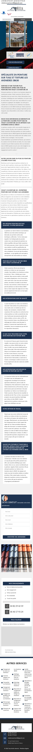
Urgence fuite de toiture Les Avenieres (17, 710)
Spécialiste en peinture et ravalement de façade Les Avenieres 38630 (28, 708)
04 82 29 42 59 (8, 1)
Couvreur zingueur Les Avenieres (6, 677)
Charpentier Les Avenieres (6, 683)
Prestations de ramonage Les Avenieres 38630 (28, 698)
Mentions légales (24, 748)
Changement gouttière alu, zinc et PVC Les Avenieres (6, 696)
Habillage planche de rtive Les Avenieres (17, 677)
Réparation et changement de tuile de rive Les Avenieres (17, 702)
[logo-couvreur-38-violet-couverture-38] (16, 8)
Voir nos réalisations (15, 62)
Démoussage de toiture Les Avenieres (6, 703)
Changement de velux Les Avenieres (6, 671)
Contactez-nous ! (14, 67)
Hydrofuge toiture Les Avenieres (16, 684)
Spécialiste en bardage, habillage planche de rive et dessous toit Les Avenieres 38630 (28, 686)
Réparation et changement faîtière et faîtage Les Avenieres (17, 692)
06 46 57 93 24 (20, 1)
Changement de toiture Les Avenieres (6, 689)
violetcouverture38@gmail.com (11, 3)
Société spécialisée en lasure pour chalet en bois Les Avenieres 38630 (28, 673)
